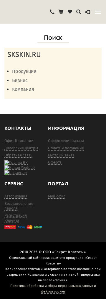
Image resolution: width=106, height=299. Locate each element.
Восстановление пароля (18, 206)
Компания (23, 89)
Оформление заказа (66, 140)
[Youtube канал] (19, 167)
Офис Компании (19, 140)
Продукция (24, 71)
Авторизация (15, 196)
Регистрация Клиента (15, 218)
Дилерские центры (21, 148)
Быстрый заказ (61, 155)
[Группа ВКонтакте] (16, 162)
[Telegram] (15, 172)
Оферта (55, 162)
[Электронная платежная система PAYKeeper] (23, 227)
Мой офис (56, 196)
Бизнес (20, 80)
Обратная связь (18, 155)
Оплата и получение (66, 148)
